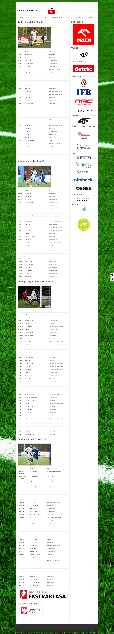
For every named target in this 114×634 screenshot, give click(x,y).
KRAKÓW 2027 (87, 2)
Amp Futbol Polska (24, 631)
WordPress (94, 631)
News (27, 17)
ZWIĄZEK (34, 17)
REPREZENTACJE (44, 17)
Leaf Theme (84, 631)
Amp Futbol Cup (79, 2)
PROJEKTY (88, 17)
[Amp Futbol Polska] (37, 14)
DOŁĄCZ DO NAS (70, 2)
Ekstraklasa (69, 17)
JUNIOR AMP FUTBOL (57, 17)
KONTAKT (93, 2)
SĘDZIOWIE (79, 17)
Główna (21, 17)
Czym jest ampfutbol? (59, 2)
